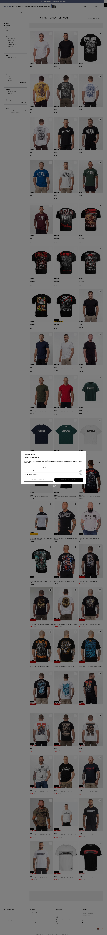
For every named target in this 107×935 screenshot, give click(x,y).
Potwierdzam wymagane (38, 480)
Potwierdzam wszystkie (69, 480)
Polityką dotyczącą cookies (57, 460)
